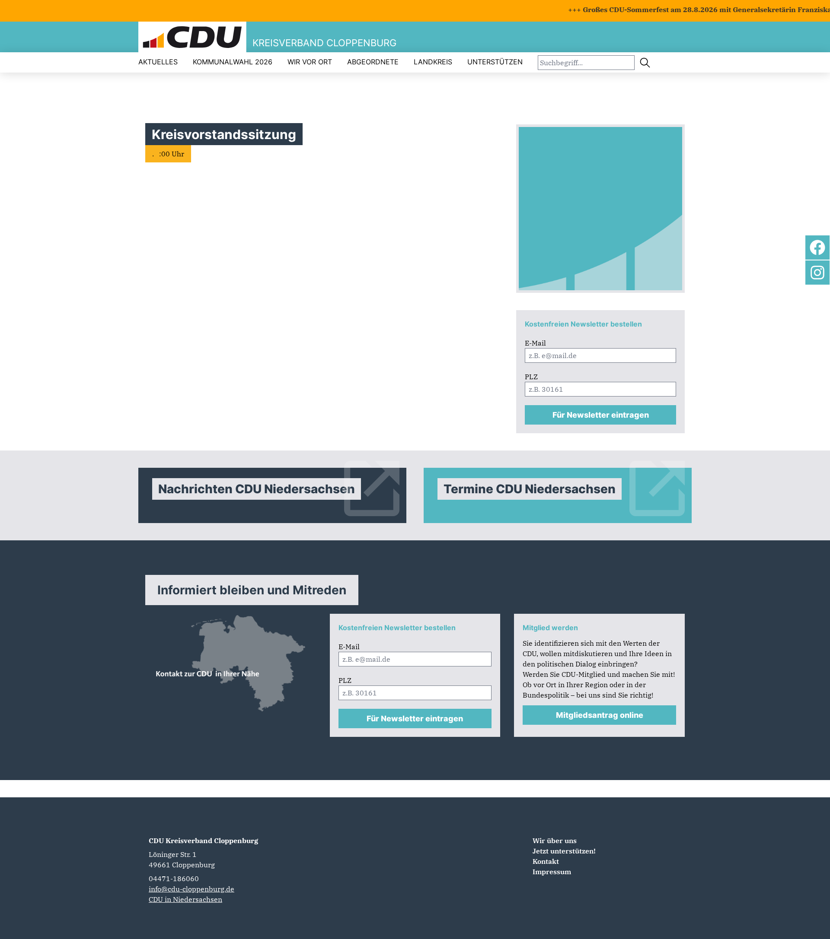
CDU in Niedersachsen (185, 899)
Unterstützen (495, 61)
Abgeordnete (373, 61)
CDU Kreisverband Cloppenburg (203, 840)
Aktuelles (158, 61)
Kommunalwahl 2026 (232, 61)
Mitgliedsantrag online (599, 715)
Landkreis (433, 61)
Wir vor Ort (309, 61)
